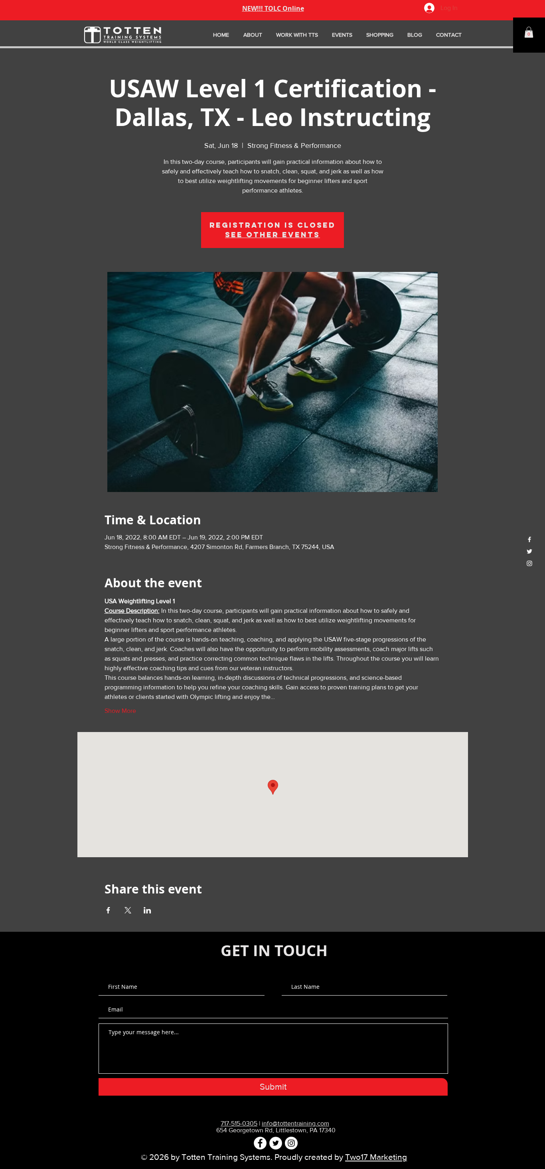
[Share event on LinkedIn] (147, 910)
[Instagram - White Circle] (291, 1143)
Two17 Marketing (376, 1156)
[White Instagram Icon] (529, 563)
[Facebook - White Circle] (260, 1143)
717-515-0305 (239, 1123)
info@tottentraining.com (295, 1123)
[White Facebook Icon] (529, 539)
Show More (120, 710)
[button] (528, 32)
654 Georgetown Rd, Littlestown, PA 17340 (276, 1130)
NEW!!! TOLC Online (273, 8)
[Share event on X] (128, 910)
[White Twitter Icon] (529, 551)
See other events (272, 234)
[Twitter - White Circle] (275, 1143)
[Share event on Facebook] (108, 910)
